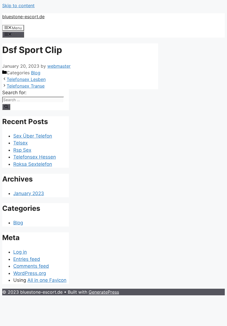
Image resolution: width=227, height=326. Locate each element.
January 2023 (28, 193)
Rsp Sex (22, 150)
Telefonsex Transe (26, 86)
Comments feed (31, 266)
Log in (20, 252)
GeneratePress (104, 292)
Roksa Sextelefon (32, 164)
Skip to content (18, 5)
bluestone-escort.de (23, 16)
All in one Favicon (46, 280)
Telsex (20, 143)
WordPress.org (29, 273)
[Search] (6, 107)
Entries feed (26, 259)
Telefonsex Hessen (34, 157)
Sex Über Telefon (32, 136)
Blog (35, 72)
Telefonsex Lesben (26, 79)
